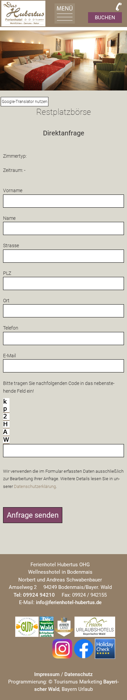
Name (9, 218)
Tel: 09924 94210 (34, 595)
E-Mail (9, 355)
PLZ (7, 273)
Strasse (11, 245)
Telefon (10, 328)
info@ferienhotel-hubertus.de (69, 602)
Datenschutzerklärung (35, 486)
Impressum (47, 674)
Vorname (12, 190)
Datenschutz (78, 674)
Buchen (105, 18)
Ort (6, 300)
